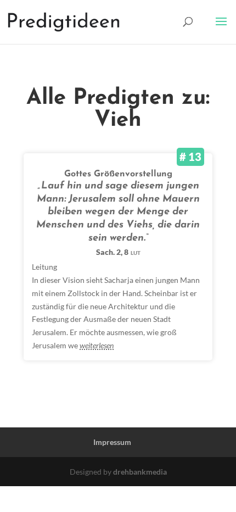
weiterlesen (97, 345)
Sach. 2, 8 (118, 252)
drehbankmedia (140, 471)
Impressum (112, 442)
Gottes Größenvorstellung (118, 174)
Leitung (44, 266)
